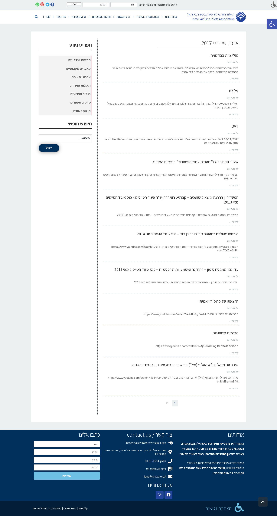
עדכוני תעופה (81, 77)
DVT (235, 126)
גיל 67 (233, 90)
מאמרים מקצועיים (78, 68)
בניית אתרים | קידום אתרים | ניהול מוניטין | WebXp (60, 508)
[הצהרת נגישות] (239, 507)
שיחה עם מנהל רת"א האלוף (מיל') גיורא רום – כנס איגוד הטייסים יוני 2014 (184, 364)
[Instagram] (160, 495)
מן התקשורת (82, 111)
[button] (272, 24)
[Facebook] (168, 495)
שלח (74, 4)
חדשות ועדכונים (79, 60)
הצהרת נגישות (218, 508)
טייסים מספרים (80, 102)
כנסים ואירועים (80, 94)
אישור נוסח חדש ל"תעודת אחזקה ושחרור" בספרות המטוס (195, 161)
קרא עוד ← (233, 79)
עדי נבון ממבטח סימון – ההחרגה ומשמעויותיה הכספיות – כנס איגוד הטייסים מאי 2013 (176, 269)
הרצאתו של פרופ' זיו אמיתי (218, 301)
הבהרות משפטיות (225, 333)
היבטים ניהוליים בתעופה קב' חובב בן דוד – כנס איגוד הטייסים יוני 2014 (187, 233)
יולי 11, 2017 (232, 62)
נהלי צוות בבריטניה (224, 55)
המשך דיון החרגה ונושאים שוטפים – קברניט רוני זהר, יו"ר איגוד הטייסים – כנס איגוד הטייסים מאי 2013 (172, 200)
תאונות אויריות (80, 85)
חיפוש (49, 148)
